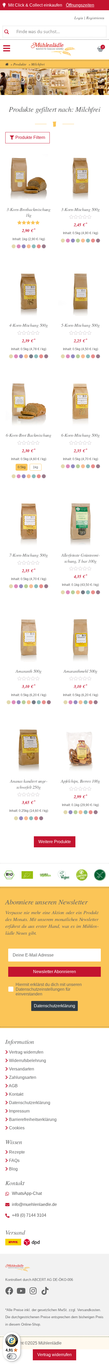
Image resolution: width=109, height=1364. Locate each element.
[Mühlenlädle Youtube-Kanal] (21, 1291)
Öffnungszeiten (80, 5)
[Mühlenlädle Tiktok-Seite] (45, 1291)
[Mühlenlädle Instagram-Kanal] (33, 1291)
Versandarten (21, 1069)
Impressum (19, 1111)
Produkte (19, 64)
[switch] (11, 1356)
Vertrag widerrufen (26, 1052)
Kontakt (16, 1094)
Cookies (17, 1128)
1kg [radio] (35, 467)
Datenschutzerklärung (54, 1006)
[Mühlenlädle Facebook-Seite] (9, 1291)
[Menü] (7, 48)
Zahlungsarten (22, 1077)
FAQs (14, 1160)
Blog (13, 1169)
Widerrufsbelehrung (27, 1060)
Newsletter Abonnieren (54, 971)
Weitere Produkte (54, 841)
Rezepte (17, 1152)
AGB (13, 1086)
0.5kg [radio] (22, 467)
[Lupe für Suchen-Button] (6, 29)
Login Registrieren (89, 17)
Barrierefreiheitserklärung (33, 1119)
